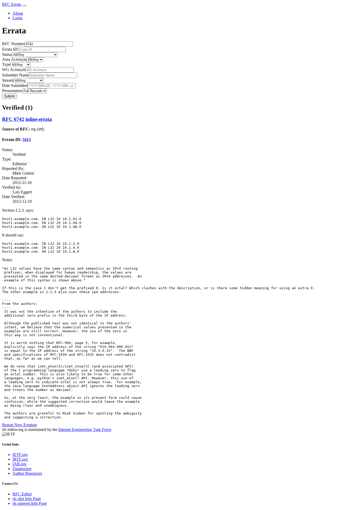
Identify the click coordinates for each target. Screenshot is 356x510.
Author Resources (27, 473)
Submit (9, 96)
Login (17, 18)
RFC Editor (22, 494)
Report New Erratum (19, 425)
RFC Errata (11, 4)
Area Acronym (14, 59)
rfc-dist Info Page (27, 498)
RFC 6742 (13, 119)
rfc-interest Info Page (30, 503)
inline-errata (39, 119)
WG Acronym (14, 69)
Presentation (12, 90)
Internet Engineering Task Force (84, 429)
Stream (8, 80)
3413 (26, 139)
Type (6, 64)
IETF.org (20, 454)
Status (7, 54)
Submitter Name (15, 75)
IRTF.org (20, 459)
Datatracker (22, 468)
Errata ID (9, 49)
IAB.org (19, 464)
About (18, 13)
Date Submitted (15, 85)
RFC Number (13, 43)
